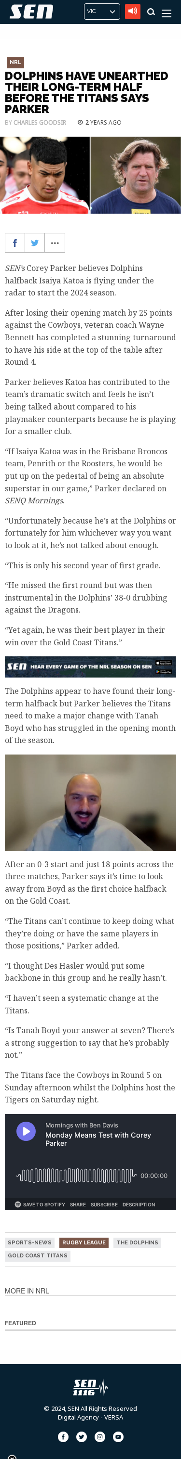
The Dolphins (137, 1243)
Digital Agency (78, 1417)
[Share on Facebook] (15, 243)
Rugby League (84, 1243)
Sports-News (30, 1243)
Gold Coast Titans (38, 1256)
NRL (15, 62)
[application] (90, 803)
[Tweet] (35, 243)
